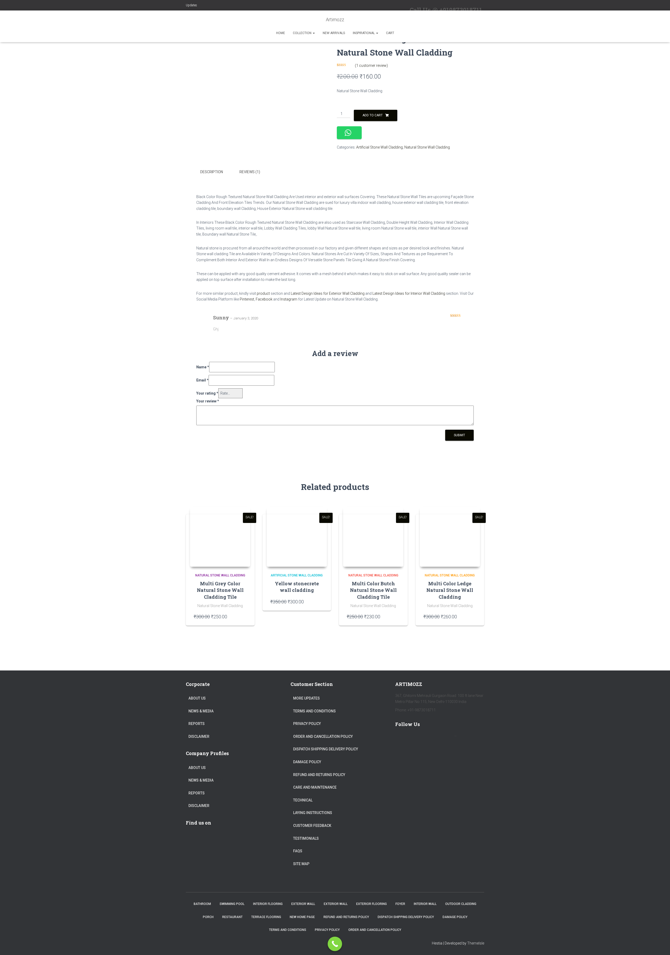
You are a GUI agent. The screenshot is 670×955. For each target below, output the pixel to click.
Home (280, 33)
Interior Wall (425, 904)
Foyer (400, 904)
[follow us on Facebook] (401, 739)
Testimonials (306, 838)
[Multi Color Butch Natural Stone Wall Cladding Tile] (373, 536)
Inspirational (364, 33)
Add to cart (372, 115)
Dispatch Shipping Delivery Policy (325, 749)
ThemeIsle (475, 943)
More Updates (306, 698)
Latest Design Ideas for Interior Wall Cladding (408, 293)
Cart (390, 33)
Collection (302, 33)
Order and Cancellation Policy (323, 736)
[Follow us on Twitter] (416, 739)
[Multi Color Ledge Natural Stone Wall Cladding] (450, 536)
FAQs (297, 851)
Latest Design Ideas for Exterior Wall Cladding (328, 293)
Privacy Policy (307, 724)
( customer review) (371, 65)
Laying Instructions (312, 813)
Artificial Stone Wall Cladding (379, 147)
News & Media (201, 711)
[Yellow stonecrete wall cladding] (297, 536)
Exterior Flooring (371, 904)
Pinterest (247, 299)
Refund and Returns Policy (319, 775)
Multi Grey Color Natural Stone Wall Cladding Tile (220, 590)
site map (301, 864)
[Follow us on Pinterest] (432, 739)
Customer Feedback (312, 825)
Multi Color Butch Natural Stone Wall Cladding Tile (373, 590)
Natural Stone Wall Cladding (427, 147)
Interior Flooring (268, 904)
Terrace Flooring (266, 917)
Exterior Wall (303, 904)
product (263, 293)
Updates (191, 5)
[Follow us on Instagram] (447, 739)
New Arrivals (334, 33)
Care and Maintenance (315, 787)
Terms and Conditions (314, 711)
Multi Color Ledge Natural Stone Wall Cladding (449, 590)
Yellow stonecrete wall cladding (297, 586)
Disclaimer (198, 736)
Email (202, 380)
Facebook (264, 299)
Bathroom (202, 904)
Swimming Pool (232, 904)
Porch (208, 917)
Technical (302, 800)
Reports (196, 724)
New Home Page (302, 917)
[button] (313, 33)
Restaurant (232, 917)
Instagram (288, 299)
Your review (207, 401)
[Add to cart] (244, 616)
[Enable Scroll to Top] (659, 944)
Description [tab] (211, 172)
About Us (197, 698)
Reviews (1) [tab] (249, 172)
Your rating (207, 393)
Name (202, 367)
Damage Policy (307, 762)
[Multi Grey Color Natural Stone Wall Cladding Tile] (220, 536)
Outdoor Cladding (460, 904)
